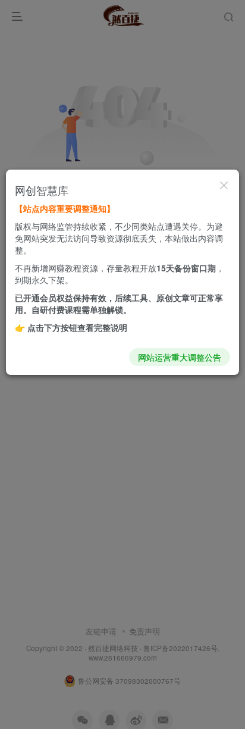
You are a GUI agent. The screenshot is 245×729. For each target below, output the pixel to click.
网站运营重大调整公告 (179, 357)
